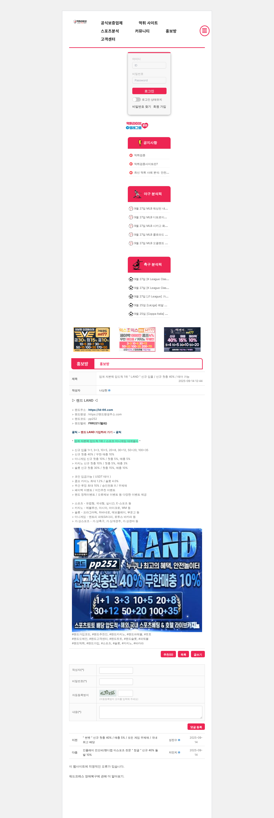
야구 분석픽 (153, 194)
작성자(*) (78, 669)
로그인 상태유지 (152, 99)
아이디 (136, 59)
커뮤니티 (142, 31)
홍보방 (171, 31)
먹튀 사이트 (148, 22)
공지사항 (150, 142)
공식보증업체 (112, 22)
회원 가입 (159, 106)
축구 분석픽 (153, 264)
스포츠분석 (110, 31)
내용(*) (76, 712)
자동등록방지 (80, 695)
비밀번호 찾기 (141, 106)
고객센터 (108, 39)
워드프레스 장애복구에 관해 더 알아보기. (96, 776)
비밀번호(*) (79, 681)
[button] (103, 390)
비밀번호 (137, 74)
